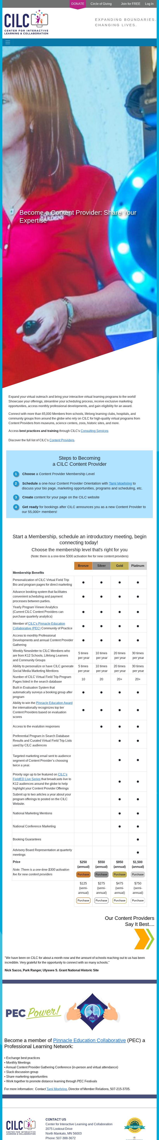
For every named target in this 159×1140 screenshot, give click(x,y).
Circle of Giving (101, 3)
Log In (149, 3)
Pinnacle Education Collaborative (89, 1040)
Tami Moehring (120, 483)
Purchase (83, 874)
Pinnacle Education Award (54, 703)
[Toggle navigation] (7, 42)
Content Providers (61, 440)
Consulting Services (94, 431)
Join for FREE (130, 3)
